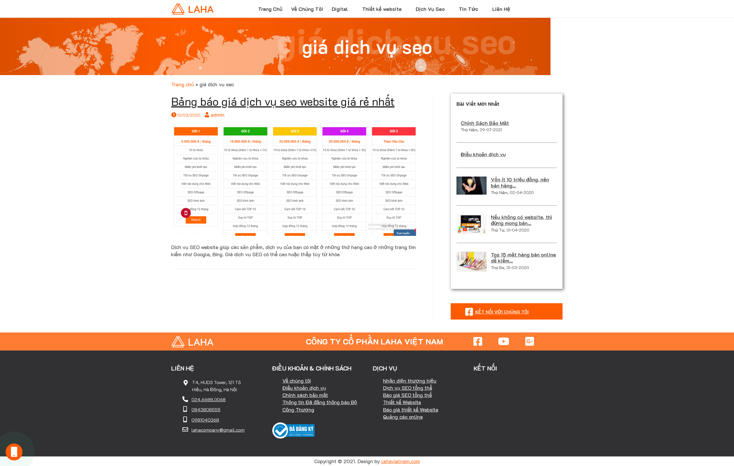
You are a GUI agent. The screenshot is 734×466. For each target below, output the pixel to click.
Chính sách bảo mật (305, 394)
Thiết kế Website (402, 402)
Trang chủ (182, 84)
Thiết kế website (382, 8)
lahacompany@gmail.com (218, 430)
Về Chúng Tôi (307, 8)
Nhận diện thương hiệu (409, 380)
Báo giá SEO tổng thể (407, 394)
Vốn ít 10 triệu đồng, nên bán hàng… (520, 182)
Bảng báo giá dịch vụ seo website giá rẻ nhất (283, 101)
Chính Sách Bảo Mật (485, 123)
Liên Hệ (501, 8)
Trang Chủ (270, 8)
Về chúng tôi (296, 380)
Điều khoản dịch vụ (483, 154)
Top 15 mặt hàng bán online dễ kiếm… (523, 257)
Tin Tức (468, 8)
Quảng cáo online (403, 416)
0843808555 (206, 409)
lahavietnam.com (400, 461)
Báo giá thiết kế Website (410, 409)
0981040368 (205, 420)
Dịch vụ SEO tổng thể (407, 387)
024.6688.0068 (209, 399)
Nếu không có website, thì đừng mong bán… (521, 220)
